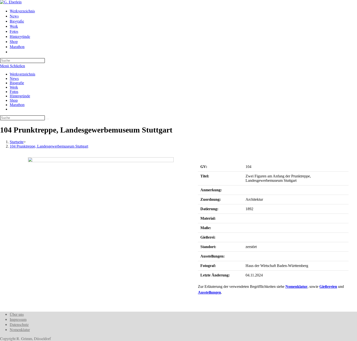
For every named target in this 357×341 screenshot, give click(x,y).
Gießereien (328, 286)
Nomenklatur (296, 286)
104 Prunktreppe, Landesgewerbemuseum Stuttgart (49, 146)
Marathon (17, 105)
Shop (14, 100)
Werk (14, 87)
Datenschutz (19, 324)
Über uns (17, 314)
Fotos (14, 92)
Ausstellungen (209, 292)
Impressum (18, 319)
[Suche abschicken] (47, 118)
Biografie (17, 83)
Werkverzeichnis (22, 74)
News (14, 78)
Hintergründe (20, 96)
